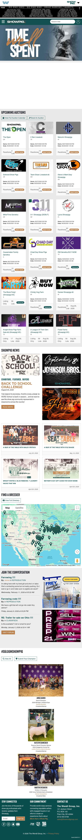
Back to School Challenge (16, 385)
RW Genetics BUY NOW (67, 252)
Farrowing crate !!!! (11, 598)
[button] (13, 824)
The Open (7, 137)
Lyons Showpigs (64, 214)
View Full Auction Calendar (14, 118)
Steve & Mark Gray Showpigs (65, 175)
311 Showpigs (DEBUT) (39, 214)
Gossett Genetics (41, 704)
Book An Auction (37, 118)
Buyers (25, 379)
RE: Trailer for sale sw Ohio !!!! (17, 617)
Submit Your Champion (27, 658)
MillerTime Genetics (10, 214)
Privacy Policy (53, 833)
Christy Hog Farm (37, 292)
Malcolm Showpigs (65, 137)
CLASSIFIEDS (12, 620)
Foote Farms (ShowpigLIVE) (63, 330)
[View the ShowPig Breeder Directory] (41, 535)
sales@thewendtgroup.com (67, 819)
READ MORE (8, 407)
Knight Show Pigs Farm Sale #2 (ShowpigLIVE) (12, 330)
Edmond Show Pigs (10, 174)
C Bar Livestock (36, 137)
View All (7, 658)
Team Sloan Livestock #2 (39, 174)
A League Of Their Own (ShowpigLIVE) (39, 330)
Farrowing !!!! (8, 577)
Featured (16, 379)
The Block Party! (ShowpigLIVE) (9, 293)
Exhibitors (6, 379)
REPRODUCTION (19, 580)
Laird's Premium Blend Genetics (41, 749)
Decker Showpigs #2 (66, 292)
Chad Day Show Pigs (38, 252)
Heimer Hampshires (41, 794)
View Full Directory (12, 500)
